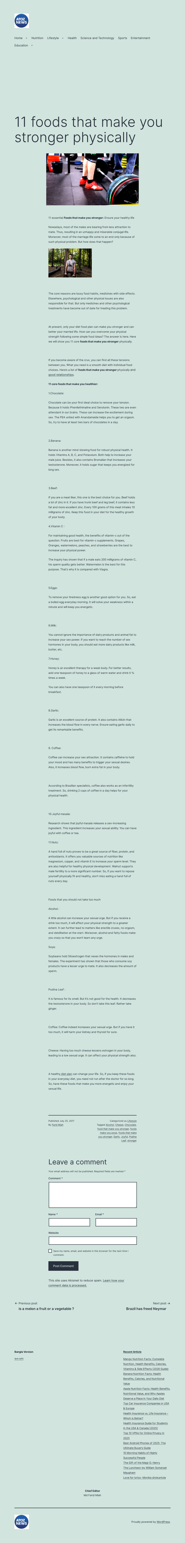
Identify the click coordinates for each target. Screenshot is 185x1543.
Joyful (124, 1136)
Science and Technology (97, 38)
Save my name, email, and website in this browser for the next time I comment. (90, 1253)
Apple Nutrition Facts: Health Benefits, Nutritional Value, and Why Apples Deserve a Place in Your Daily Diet (146, 1393)
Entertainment (140, 38)
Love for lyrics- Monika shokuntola (144, 1477)
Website (53, 1232)
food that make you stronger (113, 1128)
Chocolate (130, 1124)
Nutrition (37, 38)
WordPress (163, 1521)
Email (99, 1214)
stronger (132, 1140)
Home (18, 38)
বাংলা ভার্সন (18, 1358)
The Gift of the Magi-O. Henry (141, 1462)
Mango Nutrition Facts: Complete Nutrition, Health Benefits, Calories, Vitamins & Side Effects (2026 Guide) (146, 1364)
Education (21, 45)
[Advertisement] (92, 88)
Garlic (116, 1136)
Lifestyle (53, 38)
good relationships (61, 374)
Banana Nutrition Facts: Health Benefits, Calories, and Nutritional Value (143, 1378)
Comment (55, 1178)
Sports (122, 38)
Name (53, 1214)
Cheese (119, 1124)
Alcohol (110, 1124)
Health (72, 38)
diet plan (66, 1074)
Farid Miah (57, 1124)
